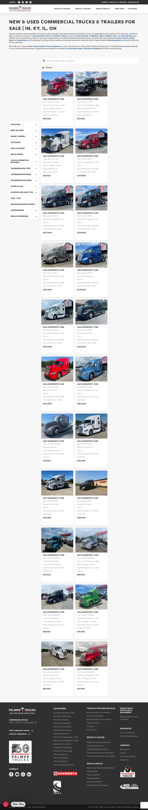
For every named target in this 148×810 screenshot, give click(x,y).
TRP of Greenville (60, 761)
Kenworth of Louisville (61, 744)
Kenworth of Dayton (61, 720)
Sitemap (136, 807)
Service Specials (93, 775)
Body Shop (119, 9)
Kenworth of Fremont (61, 734)
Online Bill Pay (133, 2)
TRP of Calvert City (60, 754)
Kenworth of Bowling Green (64, 713)
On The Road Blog (127, 733)
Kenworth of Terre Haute (62, 751)
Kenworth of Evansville (62, 727)
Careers (105, 2)
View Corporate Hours (19, 731)
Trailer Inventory (93, 723)
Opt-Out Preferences (125, 807)
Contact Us (113, 2)
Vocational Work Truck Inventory (99, 719)
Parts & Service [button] (103, 9)
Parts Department (93, 778)
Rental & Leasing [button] (83, 9)
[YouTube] (23, 2)
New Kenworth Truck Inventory (98, 713)
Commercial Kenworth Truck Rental (100, 753)
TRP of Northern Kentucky (63, 765)
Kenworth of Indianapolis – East (65, 737)
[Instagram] (27, 2)
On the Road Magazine (129, 736)
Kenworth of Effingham (62, 723)
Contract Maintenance (95, 746)
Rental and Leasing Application (99, 742)
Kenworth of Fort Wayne (62, 730)
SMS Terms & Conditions (107, 807)
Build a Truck (92, 730)
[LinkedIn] (30, 2)
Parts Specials (92, 771)
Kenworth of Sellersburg (62, 748)
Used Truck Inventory (95, 716)
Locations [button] (132, 9)
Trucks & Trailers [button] (62, 9)
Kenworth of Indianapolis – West (65, 741)
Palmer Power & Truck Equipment (47, 46)
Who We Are (125, 750)
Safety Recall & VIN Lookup (97, 785)
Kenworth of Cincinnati (62, 716)
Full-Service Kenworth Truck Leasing (101, 756)
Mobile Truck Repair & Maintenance (100, 768)
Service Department (94, 782)
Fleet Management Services (97, 749)
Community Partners (128, 756)
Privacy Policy (93, 807)
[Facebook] (19, 2)
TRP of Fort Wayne (60, 758)
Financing (123, 2)
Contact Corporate (18, 734)
